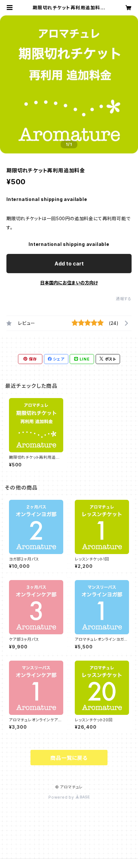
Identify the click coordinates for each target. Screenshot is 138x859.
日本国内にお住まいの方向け (69, 282)
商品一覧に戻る (69, 758)
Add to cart (69, 263)
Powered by (61, 797)
